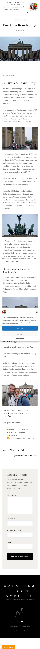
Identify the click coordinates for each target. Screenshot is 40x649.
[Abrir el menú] (27, 12)
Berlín (10, 416)
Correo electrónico (14, 531)
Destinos (16, 20)
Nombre (11, 519)
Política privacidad (20, 338)
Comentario (12, 495)
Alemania (23, 20)
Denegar (20, 334)
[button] (37, 312)
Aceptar (20, 328)
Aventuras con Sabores (15, 3)
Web (9, 542)
